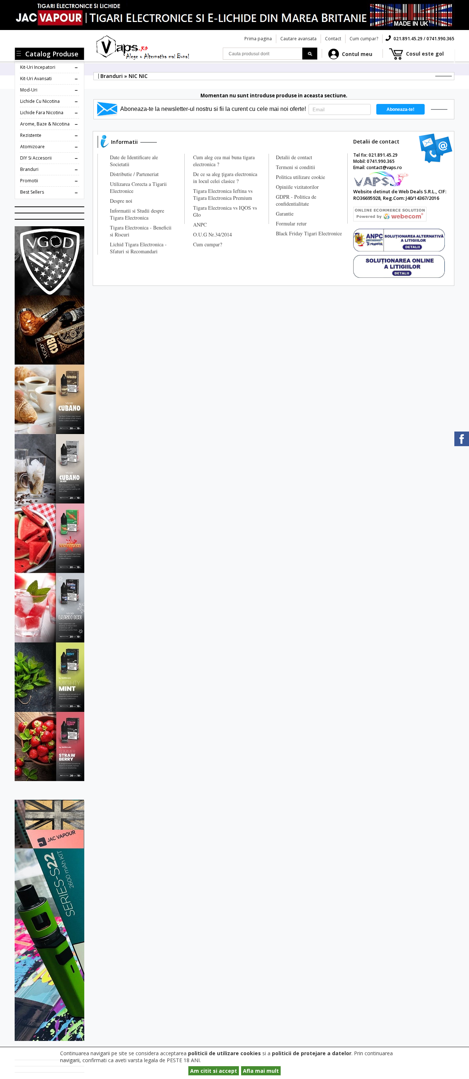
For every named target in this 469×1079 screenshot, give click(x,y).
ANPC (200, 224)
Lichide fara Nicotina (41, 112)
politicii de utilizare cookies (224, 1053)
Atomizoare (32, 146)
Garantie (284, 213)
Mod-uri (28, 90)
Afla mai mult (261, 1070)
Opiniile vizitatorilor (297, 186)
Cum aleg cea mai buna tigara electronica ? (224, 161)
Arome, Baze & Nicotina (45, 124)
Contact (333, 39)
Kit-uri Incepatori (37, 67)
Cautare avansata (298, 39)
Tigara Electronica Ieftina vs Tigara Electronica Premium (222, 194)
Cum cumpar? (364, 39)
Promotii (29, 181)
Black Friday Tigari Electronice (309, 233)
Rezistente (30, 135)
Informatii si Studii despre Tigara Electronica (137, 214)
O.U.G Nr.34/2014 (212, 234)
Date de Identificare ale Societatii (134, 161)
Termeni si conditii (295, 167)
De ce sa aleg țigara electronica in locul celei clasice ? (225, 177)
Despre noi (121, 200)
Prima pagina (258, 39)
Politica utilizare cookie (300, 176)
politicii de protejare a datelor (311, 1053)
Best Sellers (32, 192)
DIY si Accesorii (36, 158)
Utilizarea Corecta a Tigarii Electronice (138, 187)
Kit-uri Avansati (36, 78)
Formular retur (291, 223)
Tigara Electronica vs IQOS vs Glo (225, 211)
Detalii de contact (294, 157)
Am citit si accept (213, 1070)
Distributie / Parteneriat (134, 174)
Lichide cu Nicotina (40, 101)
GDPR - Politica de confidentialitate (296, 200)
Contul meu (357, 54)
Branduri (29, 169)
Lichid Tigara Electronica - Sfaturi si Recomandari (138, 248)
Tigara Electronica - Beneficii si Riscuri (140, 231)
